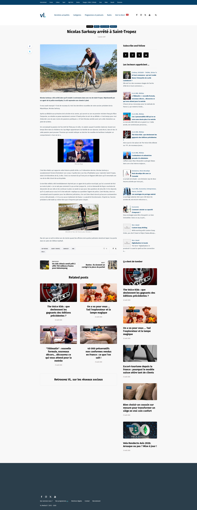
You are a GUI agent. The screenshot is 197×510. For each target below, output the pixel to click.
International (43, 2)
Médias (53, 287)
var (73, 248)
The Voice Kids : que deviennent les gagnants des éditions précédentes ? (58, 311)
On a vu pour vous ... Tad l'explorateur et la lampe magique (98, 309)
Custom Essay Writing (139, 228)
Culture (58, 2)
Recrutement (96, 501)
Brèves (96, 26)
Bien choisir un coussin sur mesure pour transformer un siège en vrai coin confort (139, 407)
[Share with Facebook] (30, 46)
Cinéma (93, 287)
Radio (109, 15)
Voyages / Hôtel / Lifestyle (89, 2)
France (51, 2)
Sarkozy (66, 248)
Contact (87, 501)
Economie (142, 189)
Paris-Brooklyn (145, 171)
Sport (64, 2)
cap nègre (45, 248)
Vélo (43, 251)
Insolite (113, 26)
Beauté (112, 2)
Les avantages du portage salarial (143, 194)
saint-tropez (55, 248)
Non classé (135, 225)
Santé (99, 329)
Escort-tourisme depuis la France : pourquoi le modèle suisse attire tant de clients (138, 369)
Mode (106, 2)
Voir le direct (121, 15)
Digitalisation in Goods (140, 243)
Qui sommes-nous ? (46, 501)
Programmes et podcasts (94, 15)
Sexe (128, 349)
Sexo (100, 2)
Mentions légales (76, 501)
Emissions (135, 171)
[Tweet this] (30, 51)
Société (139, 192)
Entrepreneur (151, 189)
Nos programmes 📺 (61, 501)
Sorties (78, 2)
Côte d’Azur (105, 26)
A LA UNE (89, 26)
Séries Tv (154, 72)
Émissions (119, 2)
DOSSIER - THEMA (144, 72)
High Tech (70, 2)
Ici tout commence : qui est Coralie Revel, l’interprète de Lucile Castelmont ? (139, 78)
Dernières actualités (61, 15)
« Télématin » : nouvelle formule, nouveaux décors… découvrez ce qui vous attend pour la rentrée (139, 98)
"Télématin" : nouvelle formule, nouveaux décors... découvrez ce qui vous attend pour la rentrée (58, 354)
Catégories (77, 15)
